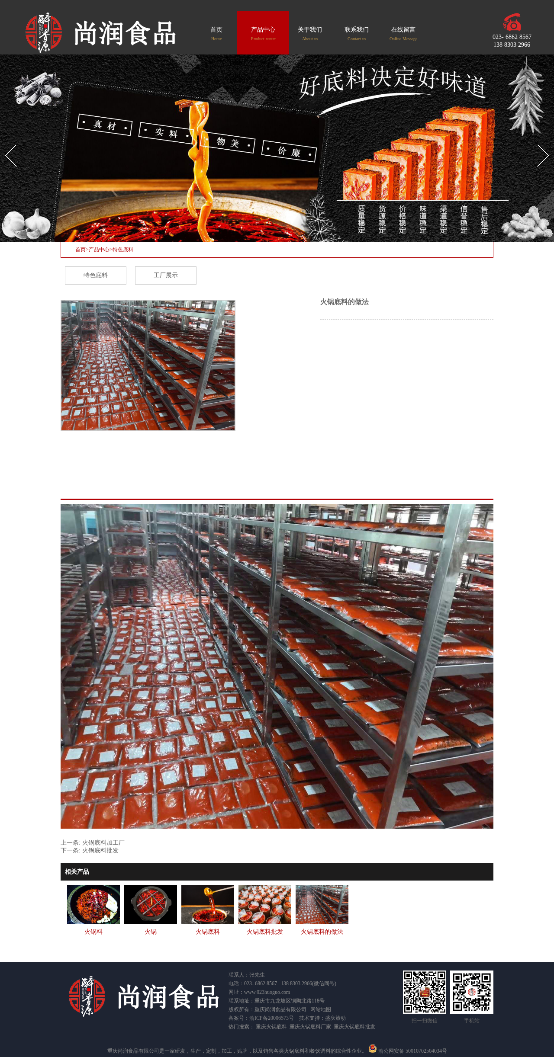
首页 (216, 33)
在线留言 (403, 33)
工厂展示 (166, 275)
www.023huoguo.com (267, 992)
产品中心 (263, 33)
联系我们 (357, 33)
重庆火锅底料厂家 (310, 1027)
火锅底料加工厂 (103, 842)
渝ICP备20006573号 (271, 1018)
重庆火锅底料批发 (354, 1027)
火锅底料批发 (100, 850)
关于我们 (310, 33)
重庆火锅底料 (271, 1027)
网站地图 (320, 1009)
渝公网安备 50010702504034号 (412, 1051)
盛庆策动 (335, 1018)
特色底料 (123, 250)
